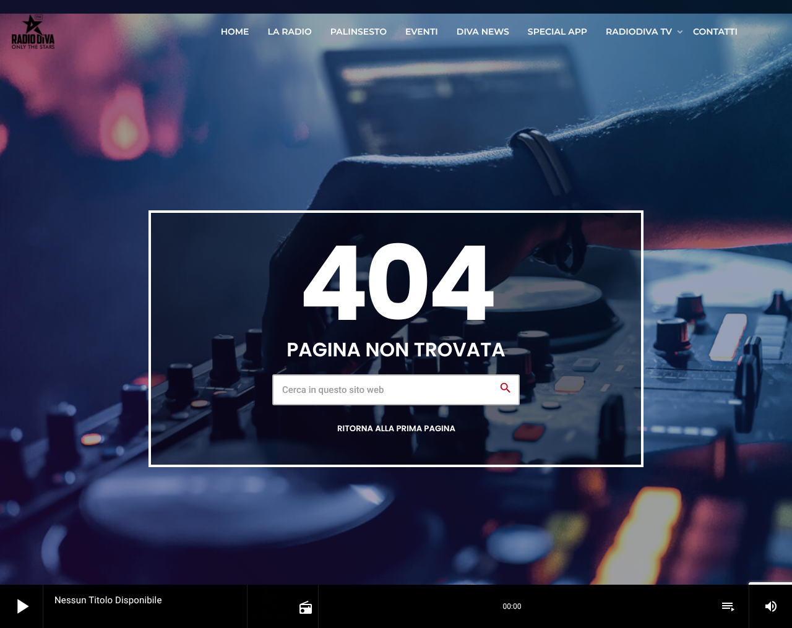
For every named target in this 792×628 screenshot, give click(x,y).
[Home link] (33, 31)
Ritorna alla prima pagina (396, 428)
